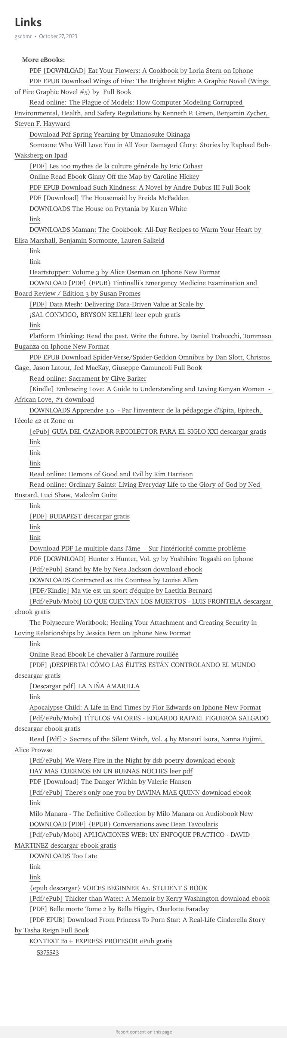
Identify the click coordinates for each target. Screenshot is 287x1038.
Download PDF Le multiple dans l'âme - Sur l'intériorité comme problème (138, 548)
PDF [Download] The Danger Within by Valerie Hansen (110, 781)
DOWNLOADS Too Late (63, 856)
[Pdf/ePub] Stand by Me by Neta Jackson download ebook (116, 569)
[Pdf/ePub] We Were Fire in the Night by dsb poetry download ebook (132, 760)
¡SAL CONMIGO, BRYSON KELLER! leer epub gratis (105, 315)
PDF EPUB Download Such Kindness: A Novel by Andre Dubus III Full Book (140, 187)
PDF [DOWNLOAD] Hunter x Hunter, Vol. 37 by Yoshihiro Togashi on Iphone (141, 559)
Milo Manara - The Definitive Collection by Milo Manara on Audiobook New (141, 814)
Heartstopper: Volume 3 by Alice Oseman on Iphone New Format (125, 272)
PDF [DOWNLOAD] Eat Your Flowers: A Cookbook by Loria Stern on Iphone (141, 70)
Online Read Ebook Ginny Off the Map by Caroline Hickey (114, 176)
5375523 (48, 951)
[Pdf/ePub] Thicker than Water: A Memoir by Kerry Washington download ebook (149, 898)
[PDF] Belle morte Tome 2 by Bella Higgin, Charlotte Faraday (119, 909)
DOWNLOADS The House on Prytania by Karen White (108, 209)
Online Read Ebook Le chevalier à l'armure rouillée (104, 654)
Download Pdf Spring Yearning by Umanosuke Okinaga (110, 134)
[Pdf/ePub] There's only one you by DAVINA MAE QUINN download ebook (140, 792)
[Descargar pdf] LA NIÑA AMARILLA (85, 686)
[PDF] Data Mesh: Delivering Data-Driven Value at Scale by (117, 304)
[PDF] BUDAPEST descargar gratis (80, 516)
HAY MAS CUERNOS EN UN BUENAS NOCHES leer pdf (111, 771)
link (35, 219)
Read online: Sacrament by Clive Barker (88, 378)
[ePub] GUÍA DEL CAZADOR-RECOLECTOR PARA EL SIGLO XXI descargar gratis (148, 431)
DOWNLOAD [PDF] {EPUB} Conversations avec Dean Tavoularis (124, 824)
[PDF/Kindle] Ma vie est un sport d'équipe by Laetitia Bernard (121, 590)
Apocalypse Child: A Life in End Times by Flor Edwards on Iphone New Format (145, 707)
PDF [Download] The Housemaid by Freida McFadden (109, 198)
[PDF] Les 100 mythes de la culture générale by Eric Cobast (116, 166)
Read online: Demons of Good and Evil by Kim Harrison (111, 474)
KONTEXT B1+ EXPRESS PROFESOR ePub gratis (101, 941)
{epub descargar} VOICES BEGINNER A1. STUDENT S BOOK (118, 888)
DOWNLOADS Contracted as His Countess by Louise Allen (114, 580)
